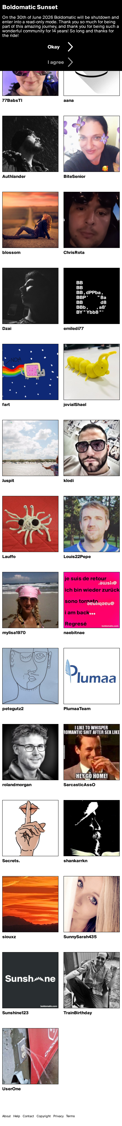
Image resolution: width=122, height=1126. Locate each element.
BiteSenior (74, 176)
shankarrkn (75, 861)
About (6, 1116)
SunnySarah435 (80, 937)
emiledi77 (74, 329)
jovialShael (75, 405)
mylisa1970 (14, 633)
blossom (11, 253)
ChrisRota (74, 253)
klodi (69, 481)
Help (16, 1116)
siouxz (9, 937)
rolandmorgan (16, 785)
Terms (70, 1116)
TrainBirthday (78, 1013)
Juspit (8, 481)
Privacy (58, 1116)
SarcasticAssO (79, 785)
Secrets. (11, 861)
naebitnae (74, 633)
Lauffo (9, 557)
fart (6, 405)
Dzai (6, 329)
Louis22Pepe (77, 557)
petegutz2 (13, 709)
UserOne (11, 1089)
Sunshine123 (15, 1013)
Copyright (44, 1116)
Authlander (14, 176)
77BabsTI (12, 100)
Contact (28, 1116)
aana (69, 100)
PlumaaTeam (77, 709)
